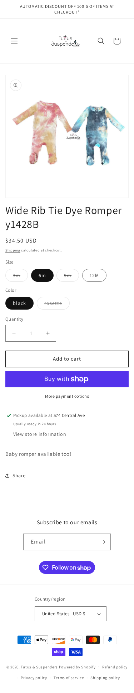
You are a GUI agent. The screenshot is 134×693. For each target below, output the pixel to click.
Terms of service (69, 677)
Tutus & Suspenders (40, 666)
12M (94, 275)
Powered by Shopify (77, 666)
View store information (39, 434)
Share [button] (19, 475)
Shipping (12, 250)
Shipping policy (105, 677)
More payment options (67, 396)
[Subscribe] (102, 542)
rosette (57, 305)
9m (71, 277)
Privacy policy (34, 677)
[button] (14, 41)
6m (42, 275)
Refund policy (115, 666)
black (19, 303)
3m (20, 277)
